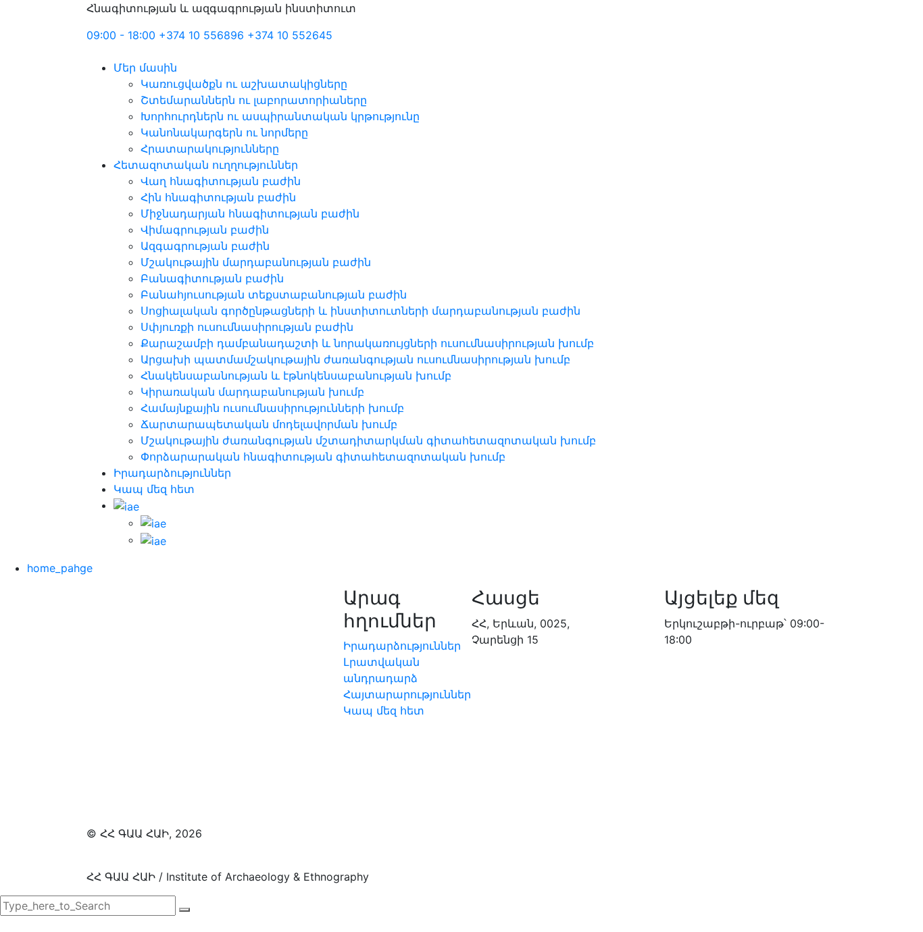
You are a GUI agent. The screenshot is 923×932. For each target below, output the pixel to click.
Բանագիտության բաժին (212, 278)
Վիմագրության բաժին (205, 229)
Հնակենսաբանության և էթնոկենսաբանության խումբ (296, 375)
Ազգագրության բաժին (205, 246)
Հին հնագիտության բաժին (218, 197)
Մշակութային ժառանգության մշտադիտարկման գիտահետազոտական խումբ (368, 440)
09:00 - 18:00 (120, 35)
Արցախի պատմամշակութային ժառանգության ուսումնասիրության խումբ (355, 359)
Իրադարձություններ (172, 473)
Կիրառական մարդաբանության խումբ (252, 391)
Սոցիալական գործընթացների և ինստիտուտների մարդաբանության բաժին (360, 310)
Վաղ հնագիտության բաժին (221, 181)
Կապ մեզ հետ (154, 489)
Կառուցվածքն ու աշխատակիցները (244, 83)
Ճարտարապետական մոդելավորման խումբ (269, 424)
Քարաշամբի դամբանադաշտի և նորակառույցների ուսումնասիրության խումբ (367, 343)
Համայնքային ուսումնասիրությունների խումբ (272, 408)
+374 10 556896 (201, 35)
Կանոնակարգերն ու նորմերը (224, 132)
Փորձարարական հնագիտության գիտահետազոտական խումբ (323, 456)
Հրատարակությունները (210, 148)
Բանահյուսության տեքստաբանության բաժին (274, 294)
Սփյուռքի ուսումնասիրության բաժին (247, 327)
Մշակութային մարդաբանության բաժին (256, 262)
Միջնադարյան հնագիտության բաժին (250, 213)
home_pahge (60, 568)
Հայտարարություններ (407, 694)
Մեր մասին (145, 67)
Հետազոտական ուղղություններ (206, 165)
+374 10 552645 (289, 35)
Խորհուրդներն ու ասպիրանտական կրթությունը (280, 116)
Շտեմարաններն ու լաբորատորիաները (254, 100)
